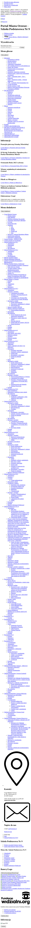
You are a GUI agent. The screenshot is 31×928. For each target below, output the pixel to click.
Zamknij (24, 14)
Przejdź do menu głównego (11, 2)
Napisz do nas (8, 831)
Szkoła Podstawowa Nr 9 (11, 837)
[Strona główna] (15, 19)
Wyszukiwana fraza (6, 45)
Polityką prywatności (16, 11)
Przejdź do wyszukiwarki (11, 5)
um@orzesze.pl (12, 828)
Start (5, 836)
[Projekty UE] (4, 21)
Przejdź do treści (8, 3)
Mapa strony (7, 6)
